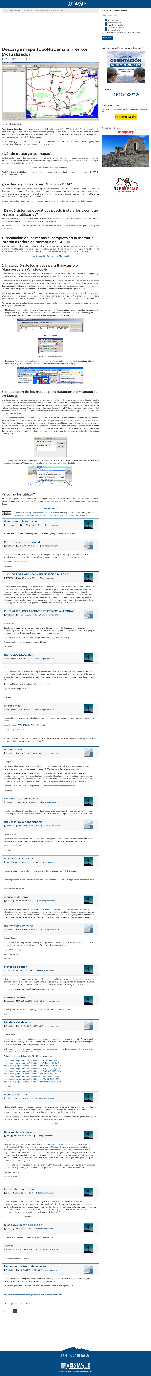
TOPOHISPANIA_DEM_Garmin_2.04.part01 (56, 1144)
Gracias (8, 1245)
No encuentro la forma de (20, 521)
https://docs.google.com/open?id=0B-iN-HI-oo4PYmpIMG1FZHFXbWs (32, 1082)
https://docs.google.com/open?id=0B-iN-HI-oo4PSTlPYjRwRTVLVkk (31, 1060)
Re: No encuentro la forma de (22, 542)
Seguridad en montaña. (115, 25)
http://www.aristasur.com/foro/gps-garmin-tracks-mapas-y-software (33, 1294)
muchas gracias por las (18, 858)
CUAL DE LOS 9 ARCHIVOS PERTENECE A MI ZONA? (37, 574)
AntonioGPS (46, 141)
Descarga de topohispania (21, 798)
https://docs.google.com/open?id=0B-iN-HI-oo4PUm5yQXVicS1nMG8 (32, 1066)
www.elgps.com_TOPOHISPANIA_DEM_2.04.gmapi (24, 725)
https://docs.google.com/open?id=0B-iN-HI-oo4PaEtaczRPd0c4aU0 (31, 1063)
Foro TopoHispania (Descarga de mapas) (50, 167)
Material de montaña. (115, 23)
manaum (9, 802)
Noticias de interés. (114, 30)
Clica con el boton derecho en (23, 1224)
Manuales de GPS (50, 508)
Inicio (6, 10)
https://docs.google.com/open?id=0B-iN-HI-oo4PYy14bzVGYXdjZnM (32, 1068)
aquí (63, 276)
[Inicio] (78, 4)
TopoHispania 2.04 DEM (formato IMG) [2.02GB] (50, 256)
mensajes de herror (16, 897)
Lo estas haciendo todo (19, 1189)
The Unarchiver (15, 413)
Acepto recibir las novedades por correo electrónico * (122, 33)
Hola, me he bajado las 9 (19, 1132)
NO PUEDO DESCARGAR (19, 654)
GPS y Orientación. (114, 20)
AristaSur (6, 59)
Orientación (15, 10)
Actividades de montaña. (116, 28)
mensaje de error (15, 997)
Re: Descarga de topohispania (23, 821)
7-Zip (83, 289)
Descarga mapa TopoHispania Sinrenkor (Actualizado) (37, 513)
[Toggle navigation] (5, 4)
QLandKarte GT (8, 228)
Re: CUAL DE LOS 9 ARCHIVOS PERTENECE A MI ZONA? (39, 611)
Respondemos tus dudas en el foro (26, 1266)
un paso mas (12, 705)
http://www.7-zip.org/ (13, 949)
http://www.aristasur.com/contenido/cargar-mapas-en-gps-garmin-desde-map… (37, 637)
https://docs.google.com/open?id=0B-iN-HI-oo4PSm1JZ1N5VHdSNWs (32, 1079)
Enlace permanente (54, 525)
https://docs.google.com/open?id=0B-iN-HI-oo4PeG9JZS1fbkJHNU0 (31, 1074)
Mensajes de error (15, 966)
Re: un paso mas (14, 749)
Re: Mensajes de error (17, 1022)
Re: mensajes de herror (18, 925)
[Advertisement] (50, 30)
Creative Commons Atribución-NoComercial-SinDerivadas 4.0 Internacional (56, 515)
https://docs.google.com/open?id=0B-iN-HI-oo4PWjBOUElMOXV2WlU (32, 1071)
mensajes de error (15, 1094)
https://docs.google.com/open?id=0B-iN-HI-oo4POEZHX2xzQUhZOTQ (32, 1076)
